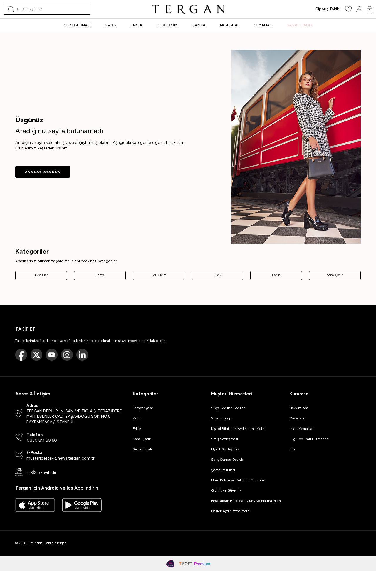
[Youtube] (52, 355)
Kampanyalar (143, 408)
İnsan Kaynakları (301, 429)
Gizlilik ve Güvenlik (226, 490)
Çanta (100, 275)
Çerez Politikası (223, 470)
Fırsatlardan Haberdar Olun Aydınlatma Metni (246, 501)
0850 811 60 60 (42, 440)
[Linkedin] (82, 355)
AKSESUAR (229, 25)
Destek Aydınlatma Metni (230, 511)
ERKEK (136, 25)
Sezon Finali (142, 449)
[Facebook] (21, 355)
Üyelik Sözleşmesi (225, 449)
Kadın (276, 275)
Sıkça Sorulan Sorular (228, 408)
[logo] (188, 9)
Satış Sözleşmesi (224, 439)
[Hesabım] (359, 9)
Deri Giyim (158, 275)
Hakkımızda (298, 408)
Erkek (217, 275)
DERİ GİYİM (167, 25)
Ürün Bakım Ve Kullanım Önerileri (237, 480)
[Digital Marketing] (170, 563)
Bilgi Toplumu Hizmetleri (308, 439)
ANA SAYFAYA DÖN (43, 172)
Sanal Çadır (335, 275)
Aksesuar (41, 275)
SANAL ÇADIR (299, 25)
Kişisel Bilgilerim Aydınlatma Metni (239, 429)
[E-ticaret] (195, 564)
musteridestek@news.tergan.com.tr (60, 458)
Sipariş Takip (221, 418)
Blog (292, 449)
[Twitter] (36, 355)
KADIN (111, 25)
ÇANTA (198, 25)
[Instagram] (67, 355)
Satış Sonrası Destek (227, 459)
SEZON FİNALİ (77, 25)
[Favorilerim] (348, 11)
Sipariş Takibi (327, 8)
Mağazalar (297, 418)
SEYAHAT (263, 25)
